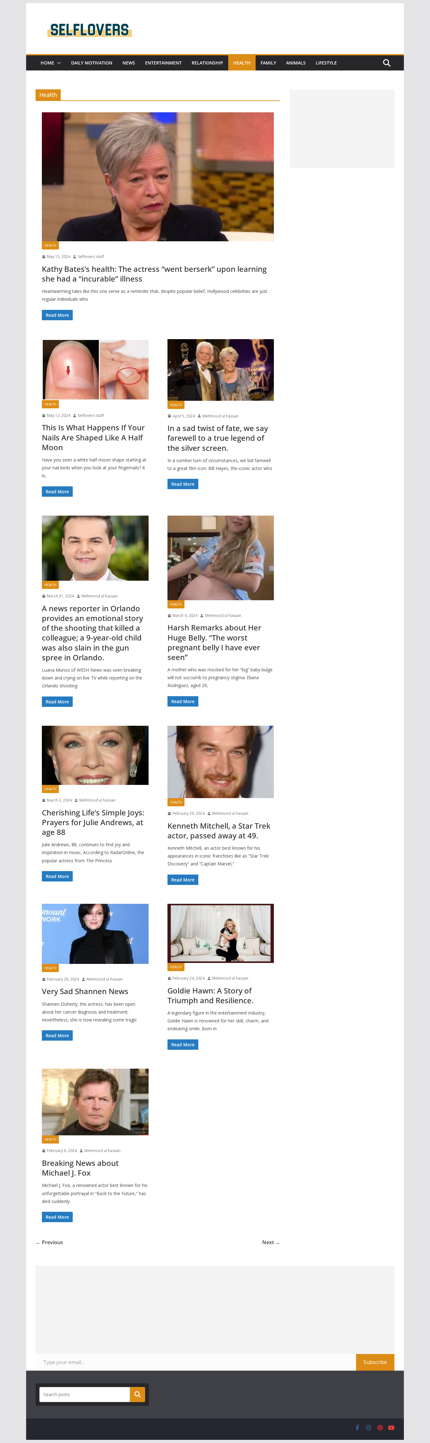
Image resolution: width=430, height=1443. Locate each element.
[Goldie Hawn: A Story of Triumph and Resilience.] (220, 933)
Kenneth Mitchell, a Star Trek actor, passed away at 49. (218, 830)
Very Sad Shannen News (85, 991)
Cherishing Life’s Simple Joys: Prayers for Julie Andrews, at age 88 (93, 822)
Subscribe (375, 1362)
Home (47, 63)
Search (137, 1394)
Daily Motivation (91, 63)
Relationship (207, 63)
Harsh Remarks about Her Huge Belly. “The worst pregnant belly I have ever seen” (214, 642)
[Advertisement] (342, 128)
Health (242, 63)
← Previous (49, 1242)
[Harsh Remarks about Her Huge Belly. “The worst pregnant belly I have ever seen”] (220, 558)
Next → (271, 1242)
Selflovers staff (91, 256)
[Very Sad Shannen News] (95, 934)
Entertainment (163, 63)
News (128, 63)
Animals (296, 63)
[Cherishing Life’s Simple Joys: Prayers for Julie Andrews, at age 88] (95, 755)
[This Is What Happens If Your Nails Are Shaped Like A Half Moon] (95, 369)
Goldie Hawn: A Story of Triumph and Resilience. (210, 995)
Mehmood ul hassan (220, 416)
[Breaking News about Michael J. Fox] (95, 1102)
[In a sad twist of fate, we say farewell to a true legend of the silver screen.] (220, 370)
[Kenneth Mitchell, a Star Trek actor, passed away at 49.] (220, 762)
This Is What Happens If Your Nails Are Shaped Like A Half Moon (93, 437)
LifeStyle (326, 63)
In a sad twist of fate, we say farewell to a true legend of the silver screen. (217, 438)
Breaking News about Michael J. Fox (80, 1168)
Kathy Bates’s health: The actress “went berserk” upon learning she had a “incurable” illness (154, 274)
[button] (57, 63)
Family (268, 63)
